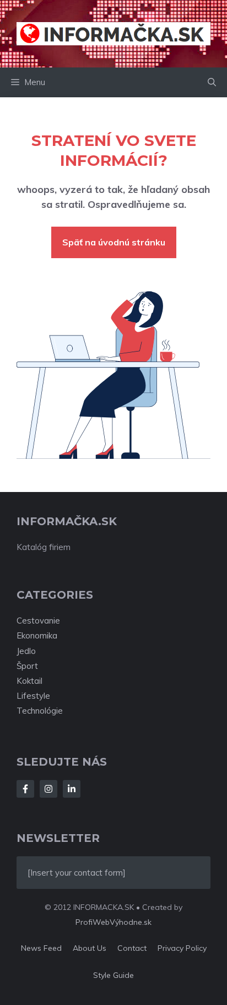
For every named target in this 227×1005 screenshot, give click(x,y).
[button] (212, 82)
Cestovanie (38, 620)
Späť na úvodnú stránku (113, 242)
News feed (41, 948)
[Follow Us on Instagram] (48, 789)
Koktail (29, 681)
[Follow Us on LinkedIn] (71, 789)
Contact (132, 948)
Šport (27, 666)
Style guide (113, 975)
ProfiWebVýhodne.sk (113, 922)
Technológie (40, 710)
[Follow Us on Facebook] (25, 789)
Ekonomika (37, 635)
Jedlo (26, 651)
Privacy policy (182, 948)
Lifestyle (33, 695)
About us (89, 948)
